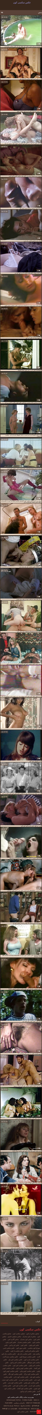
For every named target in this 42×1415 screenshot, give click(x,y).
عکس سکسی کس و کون (18, 1362)
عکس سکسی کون (23, 1411)
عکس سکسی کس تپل (15, 1359)
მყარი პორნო (25, 1406)
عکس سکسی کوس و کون (24, 1368)
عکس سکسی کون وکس (31, 1383)
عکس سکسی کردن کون (31, 1359)
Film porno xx (24, 1409)
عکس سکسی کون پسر (15, 1383)
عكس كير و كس (14, 1345)
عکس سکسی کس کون (20, 1365)
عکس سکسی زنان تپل (24, 1354)
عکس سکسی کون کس (20, 1385)
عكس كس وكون (34, 1345)
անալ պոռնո (14, 1406)
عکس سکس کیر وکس (32, 1351)
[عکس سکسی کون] (39, 1412)
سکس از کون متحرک (29, 1336)
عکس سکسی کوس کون (10, 1371)
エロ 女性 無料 (12, 1409)
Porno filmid (27, 1400)
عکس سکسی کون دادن (21, 1377)
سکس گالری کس (13, 1339)
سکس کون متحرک (26, 1339)
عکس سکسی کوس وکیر (27, 1371)
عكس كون (24, 1345)
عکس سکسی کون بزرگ (31, 1374)
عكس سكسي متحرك (24, 1342)
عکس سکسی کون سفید (9, 1380)
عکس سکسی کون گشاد (24, 1388)
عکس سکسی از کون (17, 1351)
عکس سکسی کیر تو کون (28, 1391)
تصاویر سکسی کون (19, 1333)
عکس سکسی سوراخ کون (28, 1357)
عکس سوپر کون (21, 1348)
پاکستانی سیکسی (19, 1403)
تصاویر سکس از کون (32, 1333)
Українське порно (13, 1400)
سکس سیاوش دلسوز (14, 1336)
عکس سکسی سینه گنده (10, 1357)
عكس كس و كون (11, 1342)
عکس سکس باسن (9, 1348)
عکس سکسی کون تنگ (15, 1374)
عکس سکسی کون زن (26, 1380)
